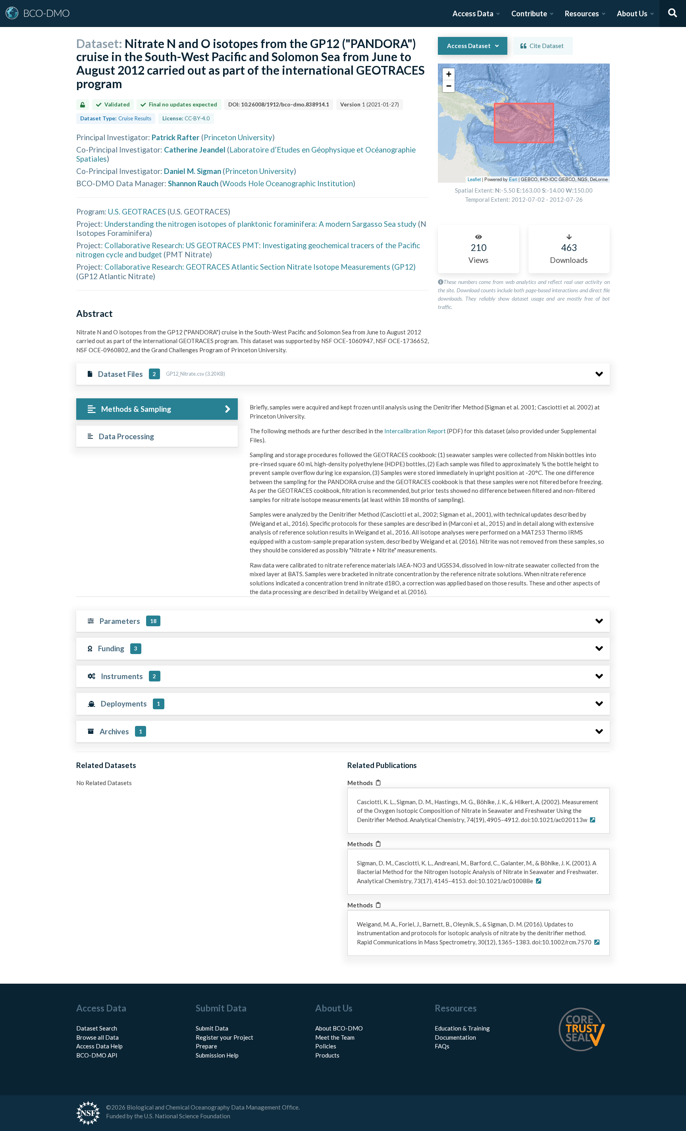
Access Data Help (99, 1046)
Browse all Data (97, 1037)
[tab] (157, 409)
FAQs (442, 1046)
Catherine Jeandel (194, 149)
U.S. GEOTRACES (137, 211)
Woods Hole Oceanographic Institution (287, 183)
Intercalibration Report (415, 430)
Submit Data (212, 1028)
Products (327, 1055)
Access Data (473, 13)
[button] (449, 74)
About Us (632, 13)
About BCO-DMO (339, 1028)
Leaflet (474, 179)
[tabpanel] (427, 502)
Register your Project (224, 1037)
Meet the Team (335, 1037)
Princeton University (238, 137)
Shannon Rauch (193, 183)
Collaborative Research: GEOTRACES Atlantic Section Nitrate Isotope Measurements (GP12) (260, 266)
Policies (325, 1046)
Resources (582, 13)
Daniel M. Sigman (192, 171)
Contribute (529, 13)
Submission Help (217, 1055)
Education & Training (462, 1028)
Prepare (206, 1046)
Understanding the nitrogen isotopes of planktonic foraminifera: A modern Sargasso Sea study (260, 223)
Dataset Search (96, 1028)
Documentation (455, 1037)
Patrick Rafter (176, 137)
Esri (513, 179)
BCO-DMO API (97, 1055)
